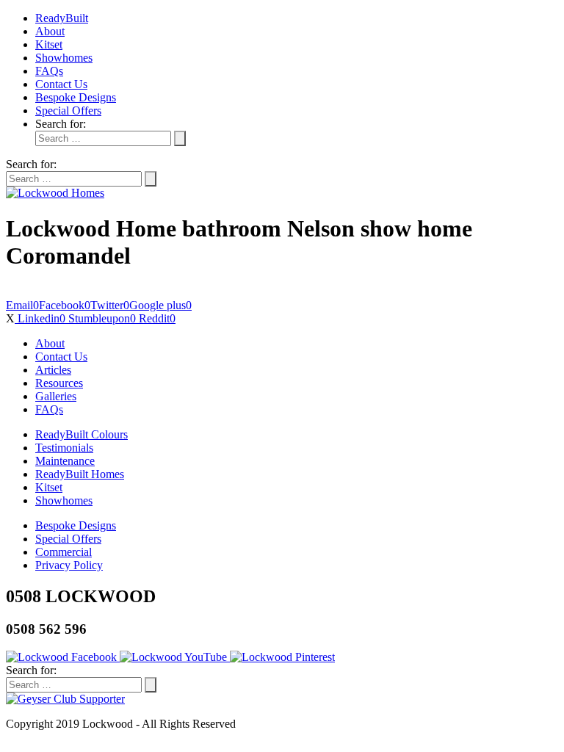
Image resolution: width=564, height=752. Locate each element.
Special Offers (68, 110)
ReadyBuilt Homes (79, 474)
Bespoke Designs (75, 97)
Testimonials (64, 447)
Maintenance (65, 461)
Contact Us (61, 84)
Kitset (48, 44)
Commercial (63, 552)
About (50, 31)
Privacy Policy (69, 565)
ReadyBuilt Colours (81, 434)
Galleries (55, 396)
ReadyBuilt (61, 18)
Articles (53, 370)
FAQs (49, 71)
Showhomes (64, 57)
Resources (59, 383)
